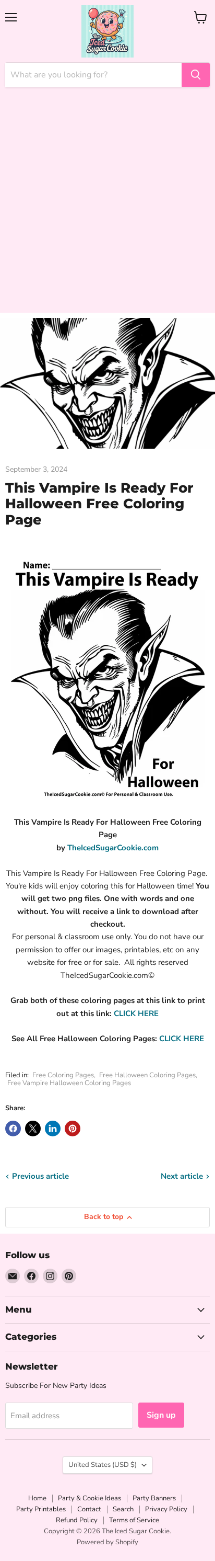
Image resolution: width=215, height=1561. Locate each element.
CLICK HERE (136, 1013)
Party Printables (41, 1509)
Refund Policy (77, 1520)
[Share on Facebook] (13, 1128)
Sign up (161, 1415)
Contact (89, 1509)
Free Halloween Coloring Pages (147, 1075)
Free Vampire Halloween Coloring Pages (69, 1083)
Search (123, 1509)
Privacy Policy (166, 1509)
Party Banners (154, 1498)
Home (37, 1498)
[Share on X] (33, 1128)
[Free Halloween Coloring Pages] (113, 1013)
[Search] (196, 75)
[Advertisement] (107, 205)
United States (102, 1464)
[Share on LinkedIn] (53, 1128)
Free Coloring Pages (63, 1075)
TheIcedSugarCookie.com (113, 847)
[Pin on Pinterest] (72, 1128)
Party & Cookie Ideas (89, 1498)
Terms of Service (134, 1520)
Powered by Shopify (107, 1542)
